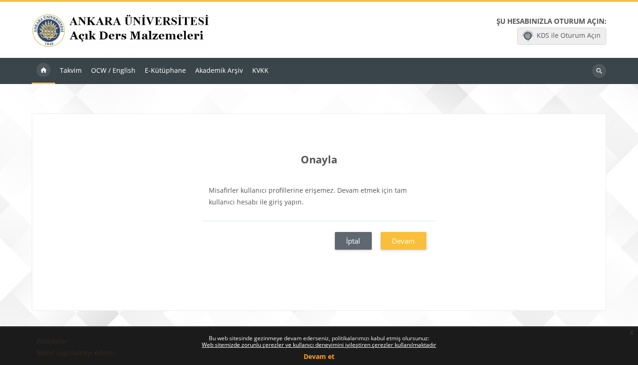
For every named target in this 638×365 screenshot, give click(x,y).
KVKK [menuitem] (260, 70)
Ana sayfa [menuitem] (43, 71)
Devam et (319, 356)
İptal (353, 241)
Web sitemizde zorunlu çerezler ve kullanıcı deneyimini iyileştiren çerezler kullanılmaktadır (319, 345)
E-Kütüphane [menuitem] (165, 70)
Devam (403, 241)
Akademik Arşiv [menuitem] (219, 70)
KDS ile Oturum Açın (569, 35)
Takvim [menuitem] (71, 70)
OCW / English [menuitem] (113, 70)
